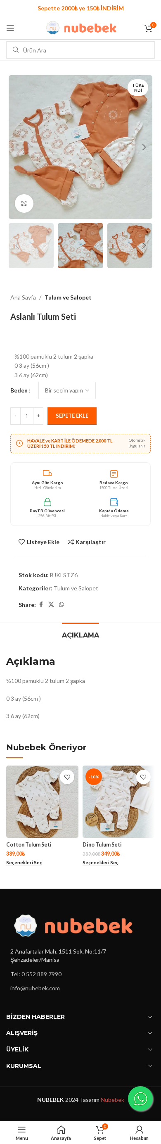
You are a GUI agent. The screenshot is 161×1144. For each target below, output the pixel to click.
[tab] (80, 634)
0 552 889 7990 (41, 974)
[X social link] (51, 604)
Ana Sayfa (23, 297)
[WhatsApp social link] (61, 604)
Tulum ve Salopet (68, 297)
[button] (17, 147)
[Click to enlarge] (24, 203)
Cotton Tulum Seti (29, 845)
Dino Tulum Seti (102, 845)
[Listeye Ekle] (67, 777)
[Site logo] (81, 27)
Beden (19, 390)
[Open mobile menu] (10, 28)
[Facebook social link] (41, 604)
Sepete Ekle (72, 415)
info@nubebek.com (35, 988)
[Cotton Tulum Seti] (42, 802)
